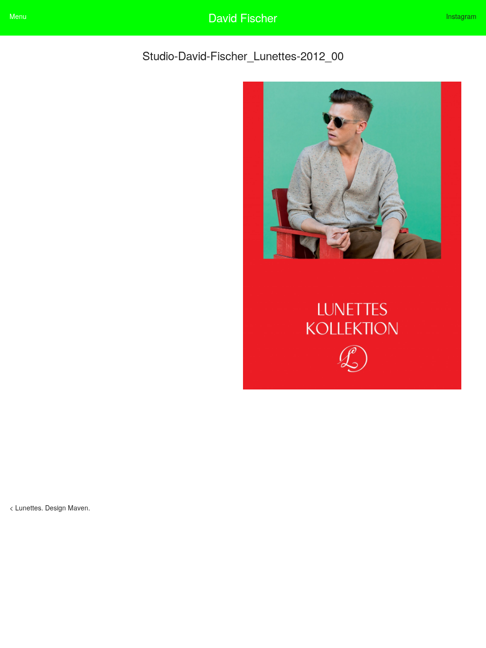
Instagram (461, 16)
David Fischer (242, 17)
